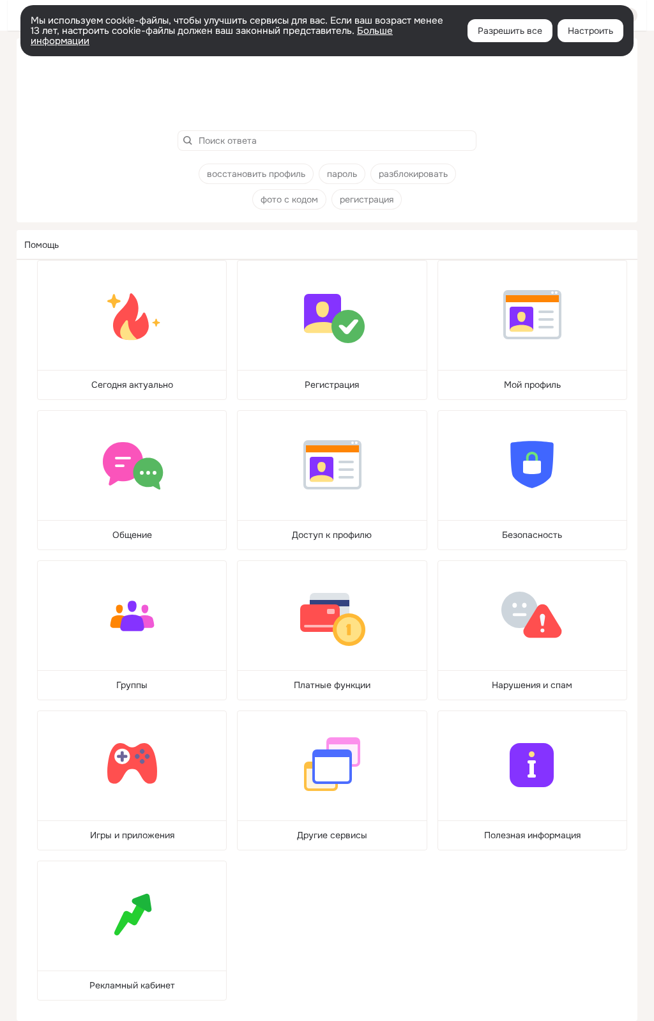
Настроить (590, 30)
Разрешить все (510, 30)
